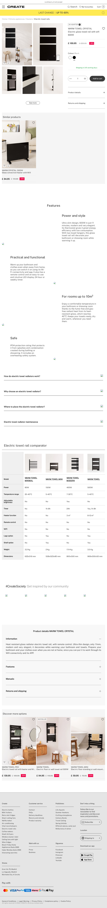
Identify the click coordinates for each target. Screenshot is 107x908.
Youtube (59, 860)
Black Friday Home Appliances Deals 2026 (10, 846)
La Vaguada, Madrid (9, 872)
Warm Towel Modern (73, 479)
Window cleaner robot (10, 837)
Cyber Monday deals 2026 (11, 850)
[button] (14, 603)
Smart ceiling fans (9, 818)
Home (4, 19)
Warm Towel (93, 479)
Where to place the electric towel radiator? (24, 406)
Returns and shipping (16, 691)
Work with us (34, 843)
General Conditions (9, 901)
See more (33, 103)
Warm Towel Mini (54, 479)
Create (4, 804)
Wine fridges (6, 842)
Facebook (59, 850)
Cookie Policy (66, 901)
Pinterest (59, 855)
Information (11, 639)
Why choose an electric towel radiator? (22, 391)
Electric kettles (7, 810)
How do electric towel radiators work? (22, 376)
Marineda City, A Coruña (11, 875)
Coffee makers (7, 831)
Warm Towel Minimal (31, 479)
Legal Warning (24, 901)
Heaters (29, 19)
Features (10, 666)
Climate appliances (16, 19)
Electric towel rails (42, 19)
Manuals (10, 679)
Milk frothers (7, 812)
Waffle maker (7, 821)
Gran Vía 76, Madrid (9, 869)
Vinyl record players (9, 826)
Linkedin (59, 858)
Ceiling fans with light (10, 839)
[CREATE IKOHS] (16, 7)
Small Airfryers (7, 834)
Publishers (60, 804)
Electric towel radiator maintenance (21, 422)
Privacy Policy (37, 901)
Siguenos (59, 843)
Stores (4, 863)
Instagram (59, 852)
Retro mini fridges (8, 815)
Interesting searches (9, 853)
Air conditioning (8, 823)
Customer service (36, 804)
